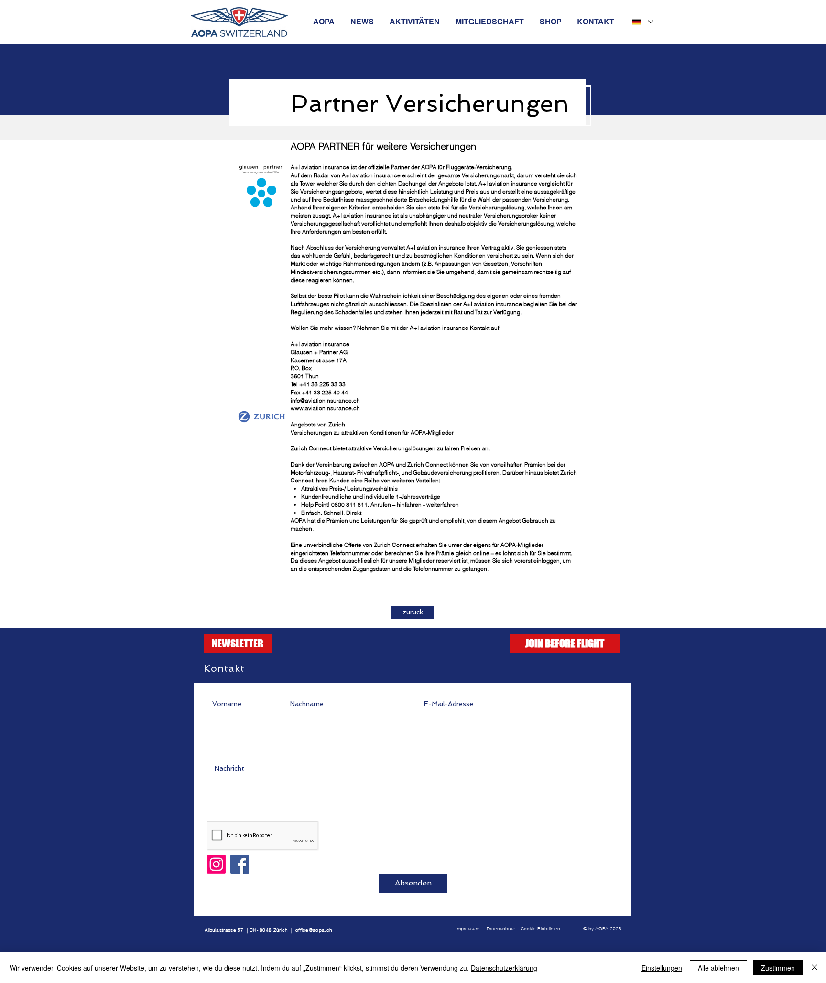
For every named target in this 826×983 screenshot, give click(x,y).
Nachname (301, 686)
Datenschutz (501, 929)
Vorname (221, 686)
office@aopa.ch (313, 930)
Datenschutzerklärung (504, 967)
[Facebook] (239, 864)
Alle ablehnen (718, 967)
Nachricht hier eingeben (243, 751)
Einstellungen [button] (661, 967)
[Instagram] (216, 864)
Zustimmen (778, 967)
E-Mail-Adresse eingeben (458, 686)
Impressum (467, 929)
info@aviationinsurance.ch (325, 400)
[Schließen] (814, 967)
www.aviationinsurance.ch (325, 408)
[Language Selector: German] (642, 21)
